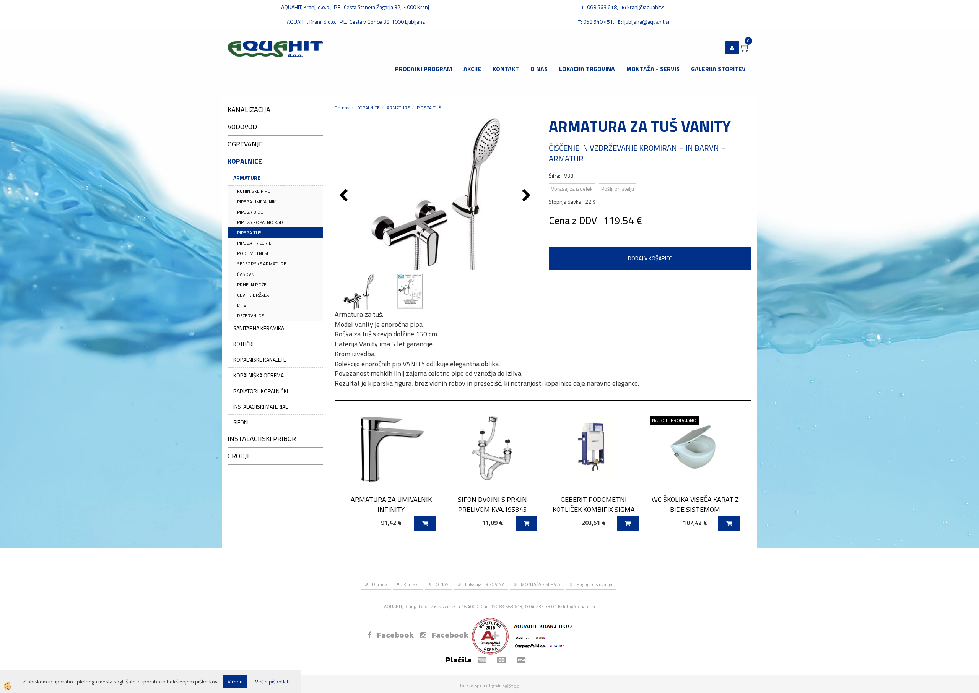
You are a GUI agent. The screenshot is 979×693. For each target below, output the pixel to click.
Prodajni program (423, 68)
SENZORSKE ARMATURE (261, 263)
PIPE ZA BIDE (250, 212)
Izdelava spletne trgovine (482, 686)
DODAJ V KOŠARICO (650, 258)
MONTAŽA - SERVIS (653, 68)
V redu (235, 681)
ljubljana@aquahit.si (646, 22)
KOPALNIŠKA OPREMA (258, 375)
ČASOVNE (247, 274)
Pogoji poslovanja (594, 584)
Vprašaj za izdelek (572, 189)
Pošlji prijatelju (617, 189)
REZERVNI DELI (252, 315)
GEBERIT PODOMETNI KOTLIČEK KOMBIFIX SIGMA (594, 504)
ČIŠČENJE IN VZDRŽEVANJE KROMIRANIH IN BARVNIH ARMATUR (637, 153)
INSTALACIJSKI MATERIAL (260, 406)
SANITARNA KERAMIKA (258, 328)
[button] (527, 196)
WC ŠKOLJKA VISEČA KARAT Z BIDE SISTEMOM (695, 504)
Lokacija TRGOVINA (587, 68)
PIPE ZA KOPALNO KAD (260, 222)
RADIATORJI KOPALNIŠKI (260, 391)
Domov (342, 107)
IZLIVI (242, 305)
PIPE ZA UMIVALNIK (256, 201)
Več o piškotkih (272, 681)
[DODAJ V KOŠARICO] (425, 523)
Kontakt (506, 68)
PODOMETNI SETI (255, 253)
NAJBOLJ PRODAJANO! (675, 420)
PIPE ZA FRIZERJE (254, 243)
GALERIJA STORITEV (718, 68)
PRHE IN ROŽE (252, 284)
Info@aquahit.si (579, 606)
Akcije (472, 68)
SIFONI (241, 422)
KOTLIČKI (243, 344)
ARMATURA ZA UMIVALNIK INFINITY (391, 504)
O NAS (539, 68)
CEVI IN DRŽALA (253, 295)
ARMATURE (246, 178)
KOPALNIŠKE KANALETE (259, 359)
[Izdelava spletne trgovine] (511, 686)
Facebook (395, 635)
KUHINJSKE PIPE (253, 191)
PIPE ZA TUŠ (249, 232)
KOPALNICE (368, 107)
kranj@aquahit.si (646, 7)
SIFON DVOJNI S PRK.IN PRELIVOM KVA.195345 (492, 504)
